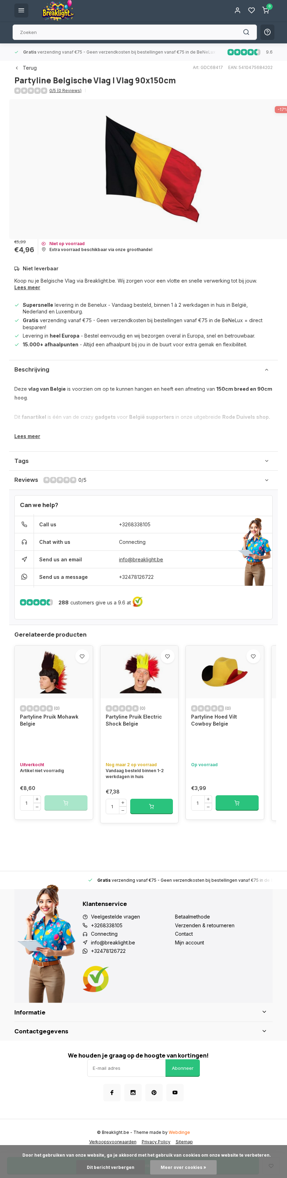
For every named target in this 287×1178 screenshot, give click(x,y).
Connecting (132, 542)
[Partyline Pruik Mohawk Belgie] (54, 672)
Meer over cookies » (183, 1167)
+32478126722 (136, 577)
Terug (30, 68)
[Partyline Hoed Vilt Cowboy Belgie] (225, 672)
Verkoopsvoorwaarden (112, 1141)
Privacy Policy (156, 1141)
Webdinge (179, 1132)
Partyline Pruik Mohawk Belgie (49, 720)
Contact (184, 934)
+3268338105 (134, 524)
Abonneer (183, 1068)
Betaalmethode (192, 917)
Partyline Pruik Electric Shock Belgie (134, 720)
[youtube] (175, 1092)
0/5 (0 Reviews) (65, 90)
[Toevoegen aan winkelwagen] (151, 806)
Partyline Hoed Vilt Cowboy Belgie (214, 720)
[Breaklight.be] (58, 10)
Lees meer (27, 287)
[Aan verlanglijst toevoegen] (82, 656)
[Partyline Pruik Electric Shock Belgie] (139, 672)
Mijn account (189, 942)
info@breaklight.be (141, 559)
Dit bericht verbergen (110, 1167)
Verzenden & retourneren (204, 925)
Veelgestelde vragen (115, 917)
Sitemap (184, 1141)
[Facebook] (112, 1092)
